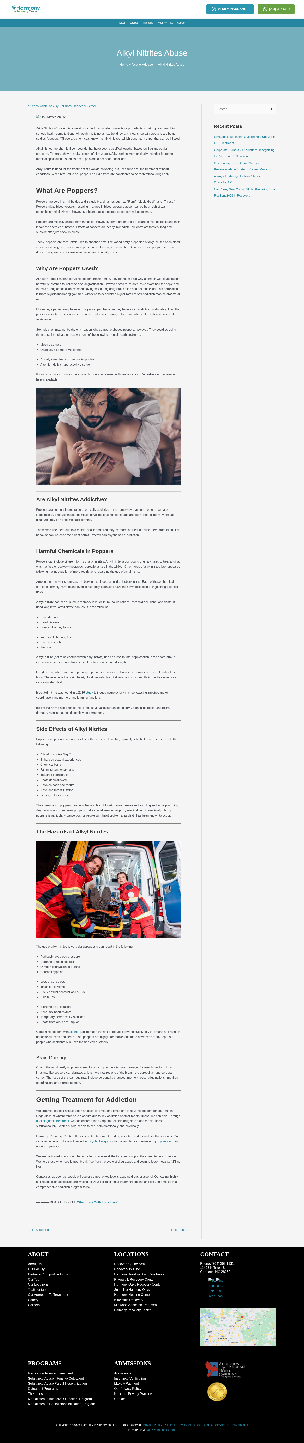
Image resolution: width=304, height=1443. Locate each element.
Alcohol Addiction (40, 106)
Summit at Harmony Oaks (132, 1289)
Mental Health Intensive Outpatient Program (60, 1399)
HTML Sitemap (237, 1424)
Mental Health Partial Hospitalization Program (61, 1404)
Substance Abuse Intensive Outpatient (56, 1378)
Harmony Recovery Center (132, 1310)
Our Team (35, 1279)
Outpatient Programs (43, 1388)
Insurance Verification (130, 1378)
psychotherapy (98, 1141)
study (89, 692)
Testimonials (37, 1289)
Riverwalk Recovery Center (134, 1279)
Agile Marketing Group (161, 1429)
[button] (122, 23)
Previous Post (39, 1229)
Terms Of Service (213, 1424)
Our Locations (38, 1284)
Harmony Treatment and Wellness (139, 1274)
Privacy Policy (152, 1424)
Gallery (33, 1300)
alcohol (74, 1031)
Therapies (35, 1394)
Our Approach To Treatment (48, 1294)
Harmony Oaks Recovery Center (138, 1284)
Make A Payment (126, 1383)
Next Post (180, 1229)
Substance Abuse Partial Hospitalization (57, 1383)
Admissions (122, 1373)
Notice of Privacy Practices (133, 1394)
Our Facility (36, 1269)
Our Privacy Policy (127, 1388)
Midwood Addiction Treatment (136, 1305)
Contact (120, 1399)
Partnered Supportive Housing (50, 1274)
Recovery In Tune (127, 1269)
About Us (35, 1264)
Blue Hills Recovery (128, 1300)
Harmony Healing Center (132, 1294)
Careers (34, 1305)
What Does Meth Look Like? (97, 1202)
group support (163, 1141)
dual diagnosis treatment (52, 1121)
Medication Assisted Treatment (50, 1373)
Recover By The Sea (129, 1264)
